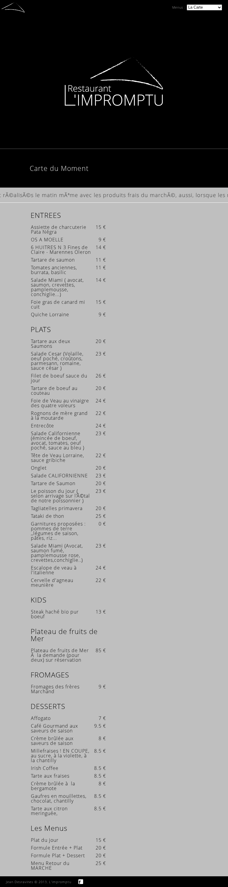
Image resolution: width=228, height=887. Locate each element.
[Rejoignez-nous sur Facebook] (80, 881)
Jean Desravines (19, 882)
